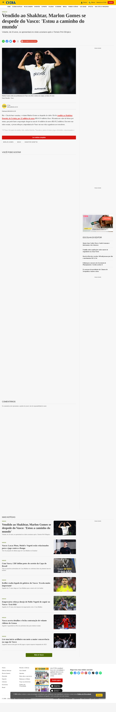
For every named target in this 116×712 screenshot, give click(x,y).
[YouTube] (86, 673)
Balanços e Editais (24, 679)
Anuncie (55, 698)
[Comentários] (17, 41)
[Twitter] (78, 673)
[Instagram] (82, 673)
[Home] (11, 4)
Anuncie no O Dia (101, 2)
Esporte (44, 6)
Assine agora (56, 680)
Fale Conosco (85, 698)
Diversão (37, 6)
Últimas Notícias (17, 6)
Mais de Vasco (39, 655)
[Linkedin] (96, 673)
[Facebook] (75, 673)
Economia (58, 6)
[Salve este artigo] (14, 41)
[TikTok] (93, 673)
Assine (111, 2)
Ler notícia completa (39, 137)
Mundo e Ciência (73, 6)
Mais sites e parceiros (25, 676)
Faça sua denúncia (24, 682)
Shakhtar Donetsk (31, 142)
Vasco (4, 12)
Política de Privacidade (22, 685)
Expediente (77, 698)
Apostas (90, 6)
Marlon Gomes (8, 142)
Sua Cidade (83, 6)
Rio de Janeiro (28, 6)
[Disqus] (39, 431)
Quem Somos (95, 698)
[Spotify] (100, 673)
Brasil (65, 6)
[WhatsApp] (71, 673)
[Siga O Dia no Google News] (29, 41)
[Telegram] (89, 673)
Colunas (51, 6)
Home (9, 6)
